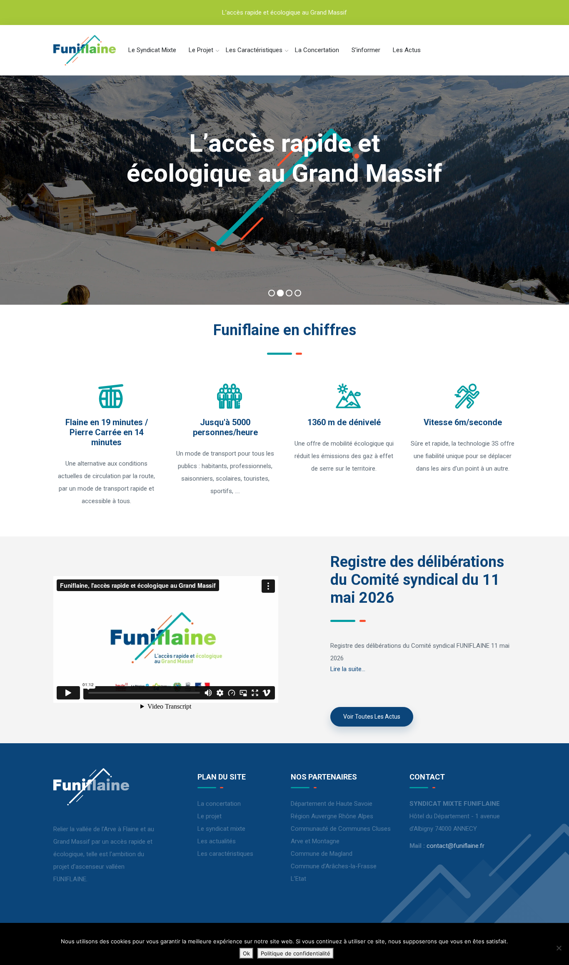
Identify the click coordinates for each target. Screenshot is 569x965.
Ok (246, 953)
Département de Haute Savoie (331, 803)
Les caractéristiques (254, 50)
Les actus (407, 50)
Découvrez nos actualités (284, 242)
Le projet (201, 50)
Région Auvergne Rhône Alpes (332, 816)
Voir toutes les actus (371, 716)
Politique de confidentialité (295, 953)
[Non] (558, 948)
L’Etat (298, 878)
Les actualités (216, 841)
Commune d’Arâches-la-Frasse (334, 866)
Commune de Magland (321, 853)
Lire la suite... (347, 669)
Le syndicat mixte (152, 50)
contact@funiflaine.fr (455, 846)
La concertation (317, 50)
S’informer (366, 50)
